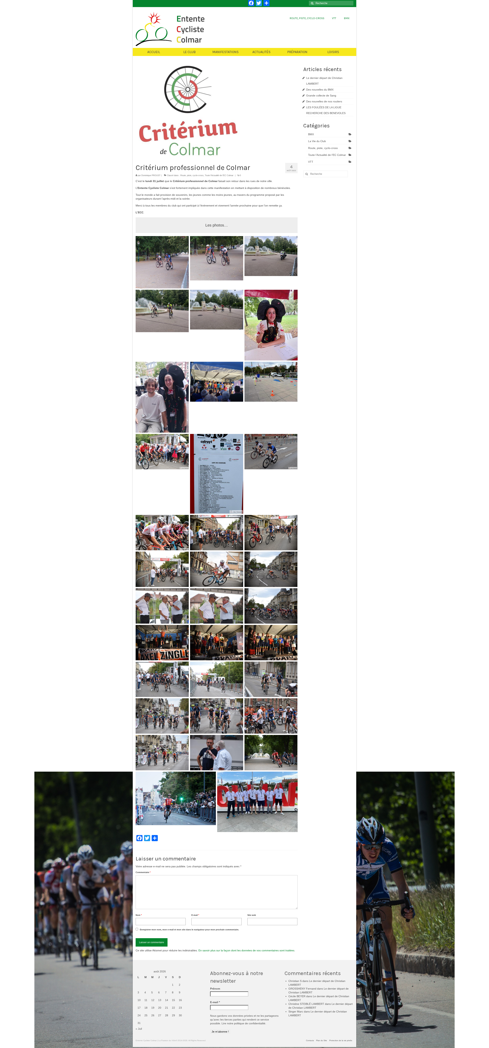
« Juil (139, 1028)
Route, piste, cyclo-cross (192, 175)
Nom (139, 915)
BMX (311, 134)
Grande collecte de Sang (321, 95)
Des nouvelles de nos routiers (324, 101)
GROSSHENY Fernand (302, 988)
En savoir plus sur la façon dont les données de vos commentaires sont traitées (246, 950)
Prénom (215, 988)
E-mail (195, 915)
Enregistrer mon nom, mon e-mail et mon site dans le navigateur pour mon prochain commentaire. (189, 929)
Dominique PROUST (150, 175)
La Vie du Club (317, 141)
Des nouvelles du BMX (320, 89)
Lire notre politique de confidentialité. (244, 1023)
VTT (310, 161)
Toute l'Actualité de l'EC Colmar (219, 175)
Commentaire (143, 872)
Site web (251, 915)
